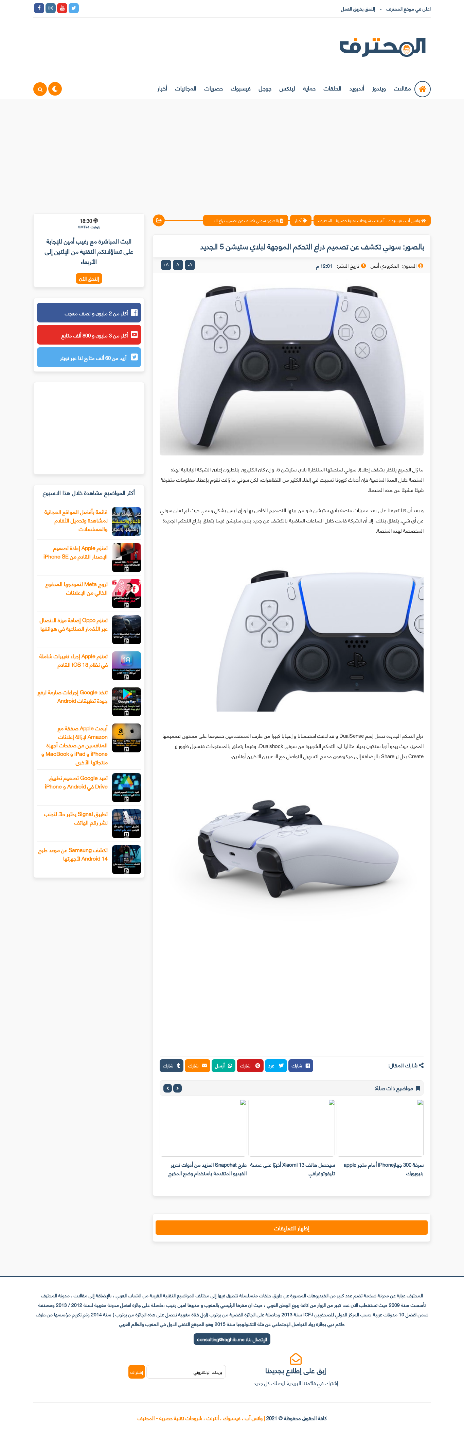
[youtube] (62, 8)
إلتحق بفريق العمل (358, 8)
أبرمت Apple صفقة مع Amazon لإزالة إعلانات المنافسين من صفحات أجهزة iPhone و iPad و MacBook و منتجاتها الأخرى (74, 745)
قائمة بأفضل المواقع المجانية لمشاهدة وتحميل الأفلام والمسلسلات (76, 519)
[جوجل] (108, 8)
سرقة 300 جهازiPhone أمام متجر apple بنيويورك (384, 1169)
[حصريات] (131, 8)
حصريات (213, 87)
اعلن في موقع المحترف (409, 8)
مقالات (402, 87)
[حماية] (85, 8)
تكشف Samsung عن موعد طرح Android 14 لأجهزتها (73, 854)
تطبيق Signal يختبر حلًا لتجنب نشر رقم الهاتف (76, 817)
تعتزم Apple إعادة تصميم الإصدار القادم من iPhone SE (75, 551)
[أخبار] (154, 8)
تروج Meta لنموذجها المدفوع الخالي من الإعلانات (77, 588)
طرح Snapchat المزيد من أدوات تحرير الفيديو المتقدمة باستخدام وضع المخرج (207, 1169)
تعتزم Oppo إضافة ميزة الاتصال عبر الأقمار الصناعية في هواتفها (74, 624)
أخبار (162, 87)
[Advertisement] (232, 152)
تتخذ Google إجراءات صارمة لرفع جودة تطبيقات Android (73, 696)
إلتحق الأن (89, 278)
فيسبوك (241, 87)
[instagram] (51, 8)
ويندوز (379, 87)
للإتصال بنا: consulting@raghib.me (232, 1339)
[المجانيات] (143, 8)
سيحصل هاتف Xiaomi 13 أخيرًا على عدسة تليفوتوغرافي (292, 1169)
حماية (309, 87)
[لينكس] (97, 8)
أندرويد (357, 87)
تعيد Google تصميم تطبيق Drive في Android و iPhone (76, 781)
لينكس (287, 87)
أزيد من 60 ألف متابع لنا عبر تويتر (94, 357)
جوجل (265, 87)
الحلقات (332, 87)
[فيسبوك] (120, 8)
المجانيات (185, 87)
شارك (297, 1065)
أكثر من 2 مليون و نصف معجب (96, 313)
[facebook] (39, 8)
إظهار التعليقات (291, 1227)
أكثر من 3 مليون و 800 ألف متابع (94, 335)
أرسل (220, 1065)
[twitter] (74, 8)
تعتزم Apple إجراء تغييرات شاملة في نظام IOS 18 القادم (73, 660)
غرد (271, 1065)
